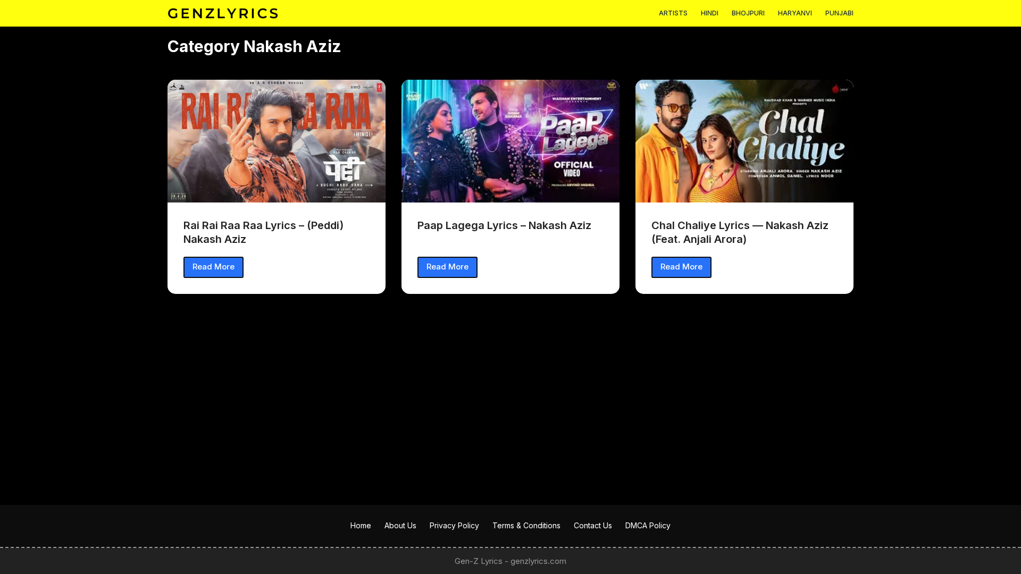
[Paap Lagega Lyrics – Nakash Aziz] (510, 141)
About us (400, 525)
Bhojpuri (748, 13)
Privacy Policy (454, 525)
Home (360, 525)
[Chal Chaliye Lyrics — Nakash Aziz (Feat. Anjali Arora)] (744, 141)
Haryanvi (795, 13)
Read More (217, 269)
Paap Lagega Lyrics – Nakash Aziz (504, 225)
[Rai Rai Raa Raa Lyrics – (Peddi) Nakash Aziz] (277, 141)
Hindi (709, 13)
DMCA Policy (648, 525)
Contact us (593, 525)
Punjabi (839, 13)
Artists (673, 13)
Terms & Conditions (526, 525)
